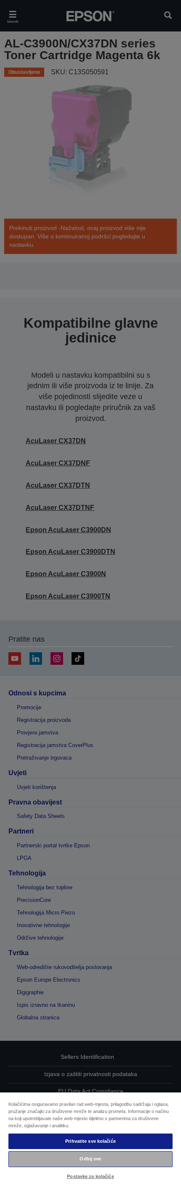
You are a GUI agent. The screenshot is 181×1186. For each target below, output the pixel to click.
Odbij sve (90, 1158)
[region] (90, 1139)
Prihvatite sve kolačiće (90, 1141)
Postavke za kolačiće (90, 1176)
